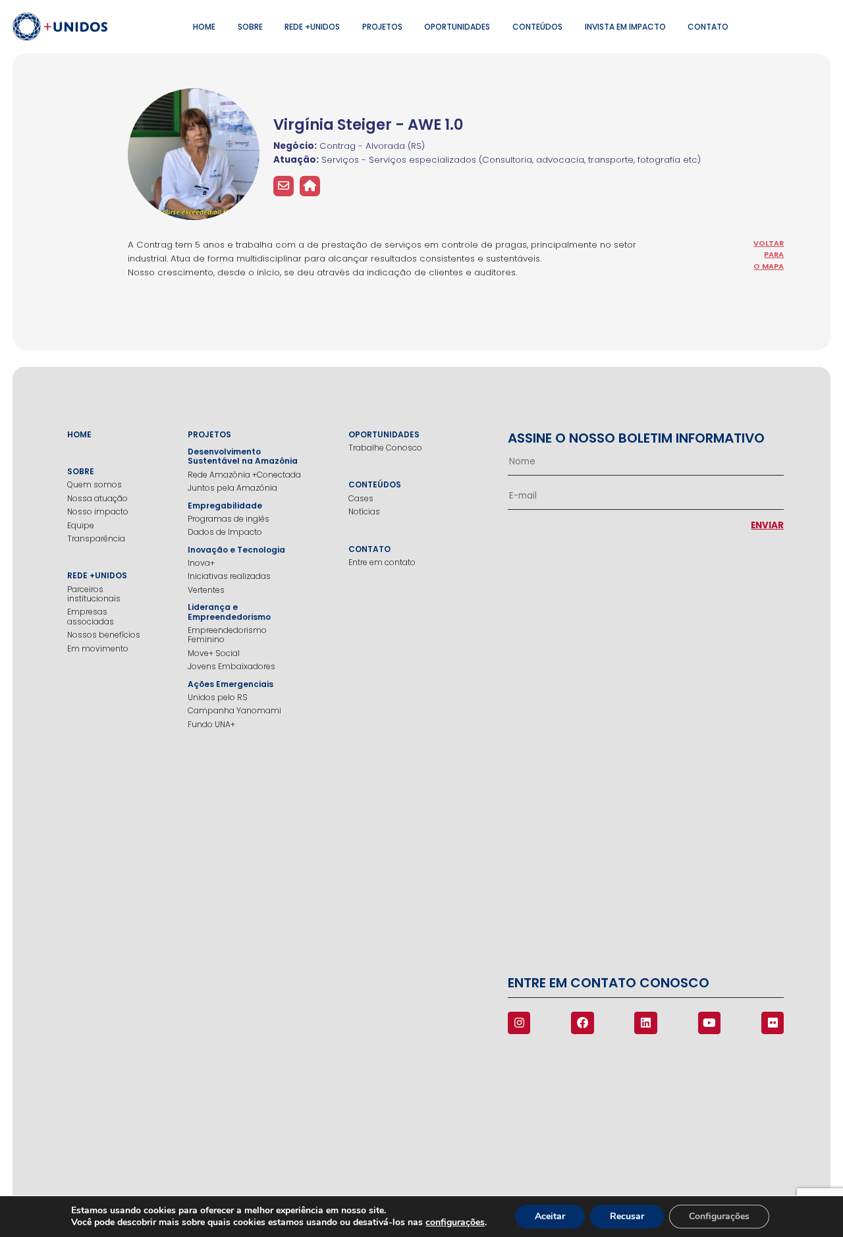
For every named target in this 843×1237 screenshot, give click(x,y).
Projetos (382, 26)
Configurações (719, 1216)
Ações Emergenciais (230, 684)
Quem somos (94, 484)
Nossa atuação (97, 498)
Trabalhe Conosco (385, 448)
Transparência (96, 538)
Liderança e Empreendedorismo (229, 612)
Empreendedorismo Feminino (227, 635)
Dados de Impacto (225, 532)
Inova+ (201, 563)
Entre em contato (382, 562)
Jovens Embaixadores (231, 666)
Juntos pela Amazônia (232, 488)
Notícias (364, 511)
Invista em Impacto (625, 26)
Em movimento (97, 648)
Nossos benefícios (103, 635)
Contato (708, 26)
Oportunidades (457, 26)
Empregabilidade (225, 505)
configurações (455, 1222)
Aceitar (550, 1216)
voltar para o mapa (768, 254)
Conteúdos (537, 26)
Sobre (250, 26)
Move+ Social (214, 653)
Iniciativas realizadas (229, 576)
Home (204, 26)
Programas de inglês (228, 519)
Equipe (80, 525)
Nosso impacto (97, 511)
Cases (360, 498)
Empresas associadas (90, 616)
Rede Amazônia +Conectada (244, 475)
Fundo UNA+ (211, 724)
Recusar (627, 1216)
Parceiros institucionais (94, 594)
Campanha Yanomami (234, 710)
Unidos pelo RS (218, 697)
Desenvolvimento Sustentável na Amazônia (243, 456)
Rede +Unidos (312, 26)
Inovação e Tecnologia (236, 550)
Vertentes (206, 590)
